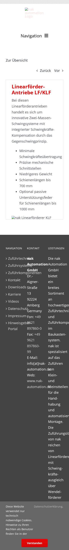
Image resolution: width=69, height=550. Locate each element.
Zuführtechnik (13, 258)
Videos (13, 301)
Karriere (13, 294)
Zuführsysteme (13, 265)
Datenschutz (13, 308)
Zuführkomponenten (13, 272)
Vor (57, 70)
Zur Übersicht (17, 60)
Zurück (45, 70)
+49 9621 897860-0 (34, 322)
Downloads (13, 287)
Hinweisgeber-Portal (13, 326)
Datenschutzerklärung (48, 506)
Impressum (13, 315)
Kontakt (13, 280)
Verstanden (34, 543)
